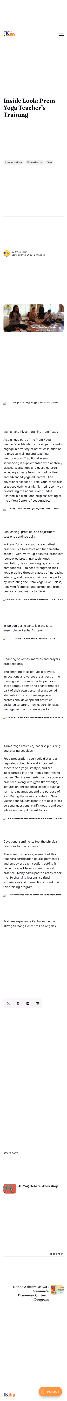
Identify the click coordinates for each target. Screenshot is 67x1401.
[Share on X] (8, 1003)
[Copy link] (37, 1003)
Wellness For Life (34, 162)
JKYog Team (21, 252)
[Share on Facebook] (18, 1003)
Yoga (49, 162)
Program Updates (13, 162)
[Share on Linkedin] (28, 1003)
